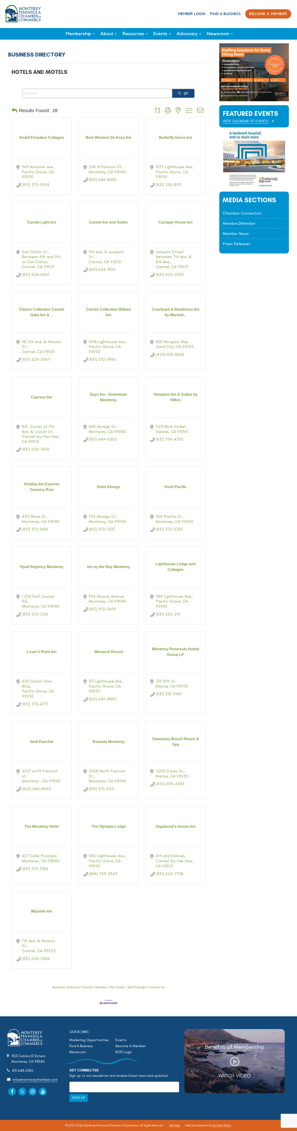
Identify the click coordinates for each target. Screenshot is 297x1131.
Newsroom (218, 34)
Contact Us (156, 987)
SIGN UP (78, 1097)
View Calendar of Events (246, 121)
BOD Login (124, 1052)
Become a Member (268, 14)
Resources (133, 34)
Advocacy (187, 34)
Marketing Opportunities (89, 1040)
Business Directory (66, 987)
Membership (78, 34)
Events (160, 34)
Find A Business (225, 14)
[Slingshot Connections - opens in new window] (254, 100)
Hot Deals (117, 987)
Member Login (191, 14)
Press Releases (236, 243)
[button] (14, 110)
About (106, 34)
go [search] (186, 93)
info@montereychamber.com (35, 1079)
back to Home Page (23, 13)
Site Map (174, 1125)
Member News (236, 233)
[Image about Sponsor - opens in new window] (254, 186)
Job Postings (136, 987)
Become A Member (131, 1046)
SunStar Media (222, 1125)
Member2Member (239, 223)
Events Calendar (95, 987)
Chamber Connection (242, 213)
